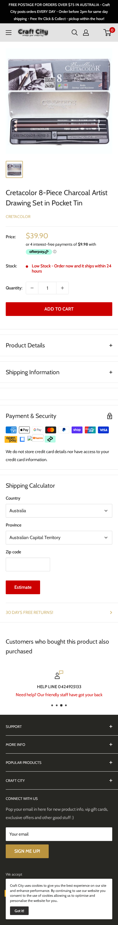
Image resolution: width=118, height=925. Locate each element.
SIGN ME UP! (27, 851)
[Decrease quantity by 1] (32, 288)
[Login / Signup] (86, 32)
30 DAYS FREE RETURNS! (29, 612)
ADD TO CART (59, 309)
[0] (107, 32)
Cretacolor (18, 216)
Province (13, 525)
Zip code (13, 551)
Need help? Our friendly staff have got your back (59, 694)
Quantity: (14, 288)
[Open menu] (8, 32)
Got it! (19, 910)
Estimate (23, 587)
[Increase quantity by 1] (62, 288)
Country (13, 498)
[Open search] (75, 32)
